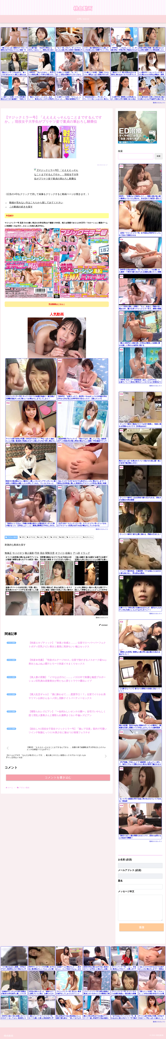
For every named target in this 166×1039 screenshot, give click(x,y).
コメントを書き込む (58, 939)
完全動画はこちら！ (57, 304)
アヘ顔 (76, 553)
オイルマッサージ (75, 537)
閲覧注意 (50, 553)
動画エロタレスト (159, 103)
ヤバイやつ (18, 553)
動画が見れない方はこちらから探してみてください (36, 202)
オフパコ (60, 553)
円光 (37, 553)
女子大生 (32, 537)
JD (47, 537)
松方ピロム (89, 537)
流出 (42, 553)
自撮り (68, 553)
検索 (120, 151)
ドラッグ (85, 553)
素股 (62, 537)
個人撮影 (29, 553)
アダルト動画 (12, 537)
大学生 (55, 537)
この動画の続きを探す (21, 206)
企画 (40, 537)
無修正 (8, 553)
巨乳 (23, 537)
